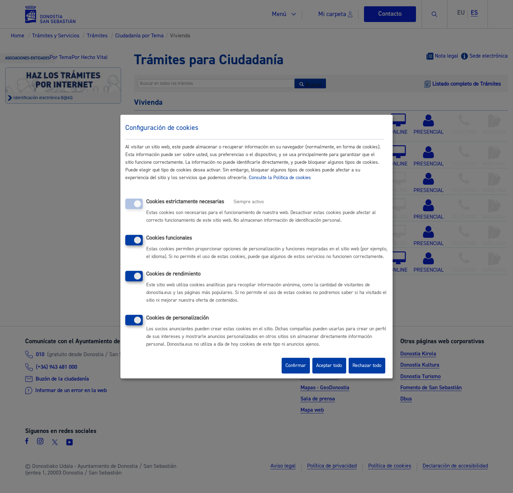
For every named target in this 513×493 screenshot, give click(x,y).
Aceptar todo (329, 365)
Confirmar (295, 365)
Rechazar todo (366, 365)
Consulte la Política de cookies (280, 178)
